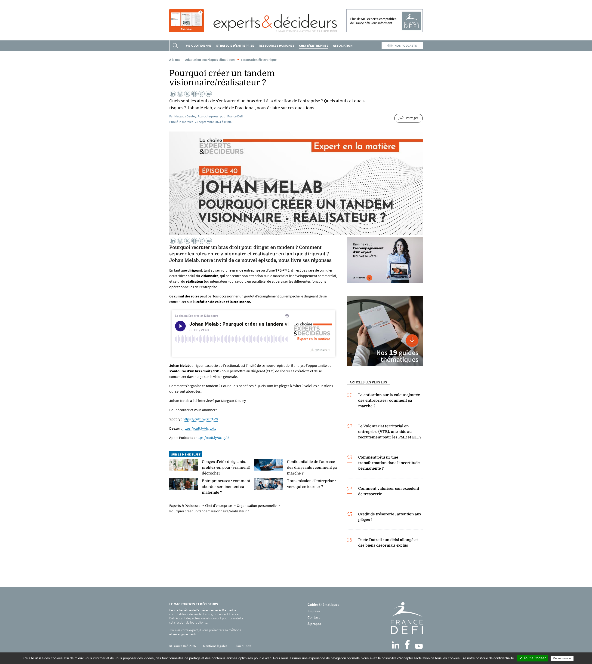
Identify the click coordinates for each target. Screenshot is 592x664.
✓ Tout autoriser (533, 658)
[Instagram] (180, 94)
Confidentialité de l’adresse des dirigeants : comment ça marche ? (312, 467)
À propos (314, 623)
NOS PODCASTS (406, 45)
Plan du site (242, 646)
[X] (187, 94)
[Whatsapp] (201, 94)
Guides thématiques (323, 604)
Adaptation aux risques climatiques (210, 60)
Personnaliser (562, 658)
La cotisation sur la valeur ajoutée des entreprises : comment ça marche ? (389, 400)
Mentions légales (215, 646)
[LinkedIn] (395, 645)
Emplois (314, 611)
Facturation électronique (259, 60)
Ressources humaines (276, 45)
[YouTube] (419, 646)
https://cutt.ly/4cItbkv (199, 428)
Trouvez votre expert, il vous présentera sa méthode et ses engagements (205, 632)
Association (342, 45)
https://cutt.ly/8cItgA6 (212, 437)
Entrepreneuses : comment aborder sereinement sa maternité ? (226, 487)
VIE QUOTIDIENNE (199, 45)
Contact (314, 617)
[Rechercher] (175, 45)
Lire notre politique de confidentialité (487, 658)
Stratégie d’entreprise (235, 45)
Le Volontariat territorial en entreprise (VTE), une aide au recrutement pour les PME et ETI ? (389, 431)
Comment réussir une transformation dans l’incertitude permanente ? (389, 463)
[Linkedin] (173, 94)
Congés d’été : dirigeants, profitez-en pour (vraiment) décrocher (226, 467)
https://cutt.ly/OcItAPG (200, 419)
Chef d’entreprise (313, 45)
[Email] (209, 94)
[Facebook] (194, 94)
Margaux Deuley (185, 116)
